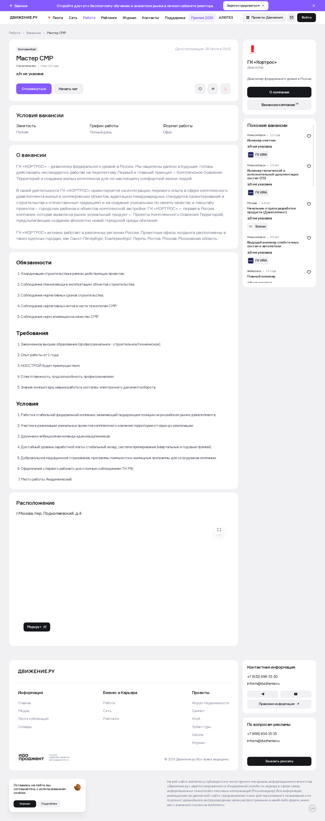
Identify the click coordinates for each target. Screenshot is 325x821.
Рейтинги (109, 17)
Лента (57, 17)
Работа (89, 17)
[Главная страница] (23, 17)
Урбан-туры (201, 726)
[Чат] (291, 17)
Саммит (198, 711)
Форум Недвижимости (210, 703)
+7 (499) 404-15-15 (262, 733)
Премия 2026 (202, 17)
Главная (24, 703)
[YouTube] (295, 694)
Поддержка (175, 17)
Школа (197, 734)
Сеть (73, 17)
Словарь (25, 726)
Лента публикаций (33, 718)
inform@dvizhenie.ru (263, 683)
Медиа (23, 711)
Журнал (129, 17)
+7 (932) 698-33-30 (262, 676)
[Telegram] (262, 694)
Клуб (196, 718)
